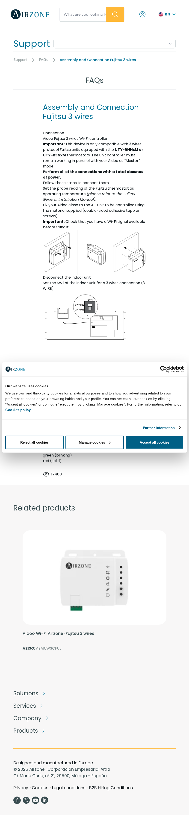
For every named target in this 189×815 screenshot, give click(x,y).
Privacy (20, 788)
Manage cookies (92, 442)
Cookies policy (18, 410)
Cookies (40, 788)
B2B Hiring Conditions (111, 788)
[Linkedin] (44, 800)
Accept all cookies (154, 442)
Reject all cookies (34, 442)
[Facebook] (17, 800)
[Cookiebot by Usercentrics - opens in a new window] (163, 369)
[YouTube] (35, 800)
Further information (159, 428)
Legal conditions (69, 788)
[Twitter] (26, 800)
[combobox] (114, 42)
